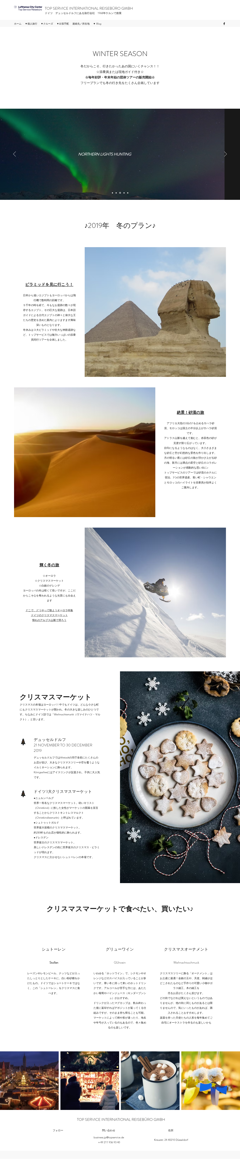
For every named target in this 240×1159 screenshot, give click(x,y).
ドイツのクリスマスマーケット (49, 615)
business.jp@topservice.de (109, 1137)
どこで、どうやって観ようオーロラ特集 (49, 610)
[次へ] (225, 154)
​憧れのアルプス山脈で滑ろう (49, 620)
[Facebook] (224, 23)
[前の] (14, 154)
